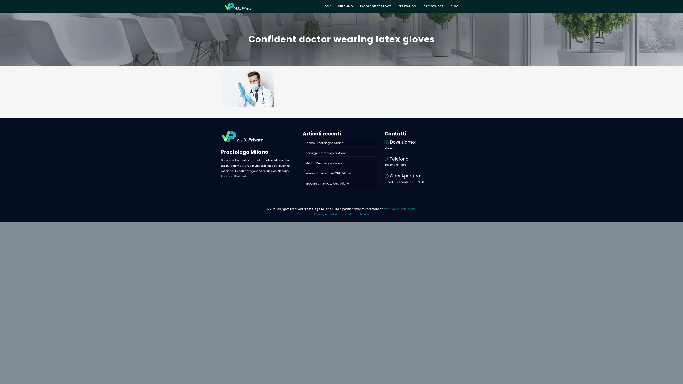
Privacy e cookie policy (330, 214)
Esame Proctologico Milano (324, 143)
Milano (389, 148)
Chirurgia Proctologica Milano (325, 153)
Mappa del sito (358, 214)
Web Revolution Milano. (400, 209)
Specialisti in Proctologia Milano (327, 184)
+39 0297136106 (395, 165)
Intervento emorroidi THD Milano (328, 173)
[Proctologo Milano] (238, 6)
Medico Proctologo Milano (323, 163)
